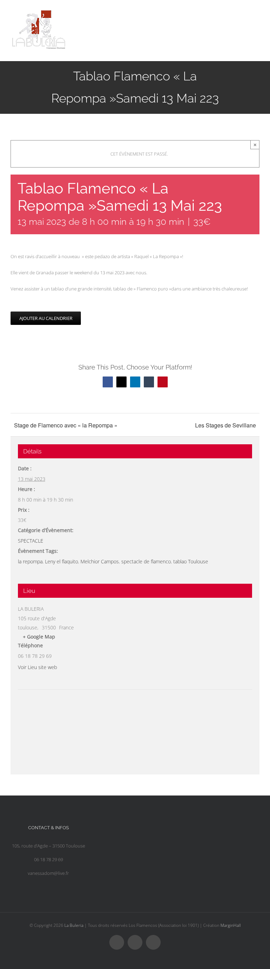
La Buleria (73, 925)
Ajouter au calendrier (45, 318)
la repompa (30, 561)
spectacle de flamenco (146, 561)
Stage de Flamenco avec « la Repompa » (65, 425)
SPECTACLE (30, 540)
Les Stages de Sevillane (225, 425)
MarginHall (230, 925)
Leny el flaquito (61, 561)
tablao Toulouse (190, 561)
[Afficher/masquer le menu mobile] (256, 12)
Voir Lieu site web (37, 667)
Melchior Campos (100, 561)
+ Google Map (39, 636)
